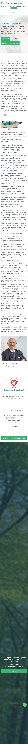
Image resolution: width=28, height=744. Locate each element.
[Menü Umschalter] (14, 12)
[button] (3, 422)
